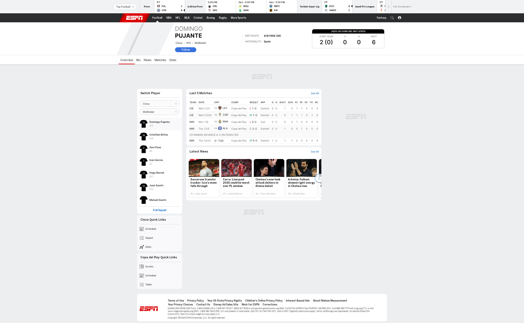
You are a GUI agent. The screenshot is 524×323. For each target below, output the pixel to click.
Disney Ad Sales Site (225, 304)
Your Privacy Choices (180, 304)
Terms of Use (176, 300)
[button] (392, 17)
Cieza (179, 42)
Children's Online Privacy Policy (264, 300)
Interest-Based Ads (298, 300)
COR (225, 114)
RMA (225, 121)
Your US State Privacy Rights (224, 300)
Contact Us (203, 304)
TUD (221, 140)
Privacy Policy (195, 300)
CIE (191, 108)
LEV (225, 108)
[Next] (388, 6)
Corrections (270, 304)
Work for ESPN (250, 304)
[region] (254, 121)
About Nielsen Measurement (330, 300)
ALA (225, 128)
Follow (186, 49)
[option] (204, 178)
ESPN (134, 17)
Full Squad (159, 210)
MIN (192, 121)
